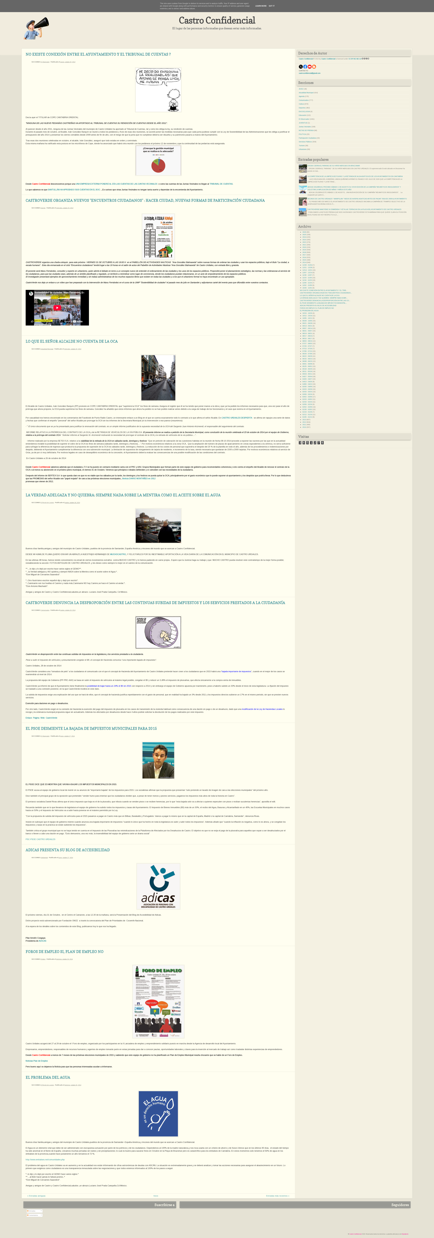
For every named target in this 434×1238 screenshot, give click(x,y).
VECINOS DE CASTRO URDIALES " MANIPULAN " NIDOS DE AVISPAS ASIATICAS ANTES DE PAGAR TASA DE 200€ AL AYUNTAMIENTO (357, 199)
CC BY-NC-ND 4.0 (355, 59)
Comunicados (45, 610)
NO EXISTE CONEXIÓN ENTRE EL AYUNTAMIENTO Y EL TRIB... (323, 290)
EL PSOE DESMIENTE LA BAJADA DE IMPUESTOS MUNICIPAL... (323, 303)
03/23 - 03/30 (307, 389)
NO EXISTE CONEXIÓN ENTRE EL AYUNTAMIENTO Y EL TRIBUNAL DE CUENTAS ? (98, 54)
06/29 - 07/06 (307, 354)
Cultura (301, 104)
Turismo (302, 145)
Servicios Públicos (305, 142)
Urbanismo (303, 149)
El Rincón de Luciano (47, 502)
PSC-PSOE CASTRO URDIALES (40, 839)
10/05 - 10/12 (307, 318)
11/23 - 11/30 (307, 278)
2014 (304, 262)
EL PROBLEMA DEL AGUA (48, 1077)
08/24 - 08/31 (307, 333)
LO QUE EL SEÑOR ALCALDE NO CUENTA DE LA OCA (72, 341)
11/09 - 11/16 (307, 283)
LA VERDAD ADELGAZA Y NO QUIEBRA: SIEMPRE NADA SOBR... (324, 298)
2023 (304, 240)
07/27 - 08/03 (307, 343)
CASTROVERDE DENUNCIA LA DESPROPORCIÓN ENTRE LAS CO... (325, 300)
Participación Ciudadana (307, 138)
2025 (304, 234)
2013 (304, 420)
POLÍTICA (302, 134)
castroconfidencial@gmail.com (309, 73)
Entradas (31, 1211)
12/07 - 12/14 (307, 272)
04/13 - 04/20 (307, 382)
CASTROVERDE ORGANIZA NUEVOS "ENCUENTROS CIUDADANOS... (326, 293)
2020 (304, 247)
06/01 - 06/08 (307, 364)
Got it (272, 6)
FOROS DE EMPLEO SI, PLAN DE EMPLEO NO (65, 951)
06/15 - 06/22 (307, 359)
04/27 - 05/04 (307, 376)
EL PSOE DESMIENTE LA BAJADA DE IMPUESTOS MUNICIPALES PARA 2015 (91, 728)
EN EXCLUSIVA (304, 111)
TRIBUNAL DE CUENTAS (221, 184)
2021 (304, 245)
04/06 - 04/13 (307, 384)
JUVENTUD (303, 123)
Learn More (261, 6)
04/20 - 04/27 (307, 379)
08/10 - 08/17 (307, 338)
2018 (304, 252)
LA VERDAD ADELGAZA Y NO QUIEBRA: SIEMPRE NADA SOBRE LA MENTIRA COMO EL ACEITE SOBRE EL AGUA (123, 495)
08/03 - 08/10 (307, 341)
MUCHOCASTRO (118, 554)
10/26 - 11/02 (307, 288)
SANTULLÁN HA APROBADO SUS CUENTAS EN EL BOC (74, 190)
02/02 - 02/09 (307, 407)
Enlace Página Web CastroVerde (41, 718)
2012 (304, 422)
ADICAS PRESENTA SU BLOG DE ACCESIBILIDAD (68, 850)
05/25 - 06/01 (307, 366)
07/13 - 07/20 (307, 348)
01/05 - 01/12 (307, 417)
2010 (304, 427)
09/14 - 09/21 (307, 326)
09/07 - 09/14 (307, 328)
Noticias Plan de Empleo (37, 1061)
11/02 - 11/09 (307, 285)
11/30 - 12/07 (307, 275)
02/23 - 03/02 (307, 399)
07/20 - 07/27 (307, 346)
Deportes (302, 108)
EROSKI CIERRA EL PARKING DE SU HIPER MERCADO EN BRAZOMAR (334, 166)
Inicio (155, 1196)
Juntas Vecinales (305, 127)
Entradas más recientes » (277, 1196)
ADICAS (42, 941)
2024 (304, 237)
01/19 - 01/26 (307, 412)
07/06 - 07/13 (307, 351)
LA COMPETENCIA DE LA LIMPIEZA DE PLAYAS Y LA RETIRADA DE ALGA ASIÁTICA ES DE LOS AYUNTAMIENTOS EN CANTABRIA (355, 176)
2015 (304, 260)
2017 (304, 255)
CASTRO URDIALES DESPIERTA (237, 418)
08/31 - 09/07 (307, 331)
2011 (304, 424)
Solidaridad (44, 857)
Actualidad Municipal (47, 349)
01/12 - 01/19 (307, 414)
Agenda (43, 208)
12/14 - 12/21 (307, 270)
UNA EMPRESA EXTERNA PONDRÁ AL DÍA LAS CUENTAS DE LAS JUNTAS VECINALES (116, 184)
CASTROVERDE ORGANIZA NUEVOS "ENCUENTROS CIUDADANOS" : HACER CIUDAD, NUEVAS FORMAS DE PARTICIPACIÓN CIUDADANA (145, 200)
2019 (304, 250)
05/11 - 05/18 (307, 371)
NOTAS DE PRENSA (306, 130)
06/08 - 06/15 (307, 361)
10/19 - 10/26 (307, 313)
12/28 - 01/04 (307, 265)
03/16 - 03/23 (307, 392)
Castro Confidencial (217, 20)
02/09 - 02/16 (307, 404)
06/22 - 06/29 (307, 356)
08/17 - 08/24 (307, 336)
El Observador (45, 62)
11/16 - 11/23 (307, 280)
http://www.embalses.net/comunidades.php (45, 1159)
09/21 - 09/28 (307, 323)
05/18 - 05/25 (307, 369)
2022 (304, 242)
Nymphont (405, 1234)
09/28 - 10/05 (307, 321)
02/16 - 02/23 (307, 402)
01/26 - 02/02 (307, 409)
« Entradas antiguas (36, 1196)
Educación (302, 115)
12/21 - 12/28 (307, 267)
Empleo (43, 959)
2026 (304, 232)
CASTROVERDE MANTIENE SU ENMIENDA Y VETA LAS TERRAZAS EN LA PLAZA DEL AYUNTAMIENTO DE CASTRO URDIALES (354, 209)
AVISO (301, 89)
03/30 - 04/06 (307, 386)
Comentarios (33, 1215)
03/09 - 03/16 (307, 394)
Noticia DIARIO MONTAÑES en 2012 (139, 478)
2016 (304, 257)
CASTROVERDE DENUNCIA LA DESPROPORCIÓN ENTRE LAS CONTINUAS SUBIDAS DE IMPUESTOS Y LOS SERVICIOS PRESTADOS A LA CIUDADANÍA (155, 602)
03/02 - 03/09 (307, 397)
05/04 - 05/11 (307, 374)
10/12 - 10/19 (307, 316)
